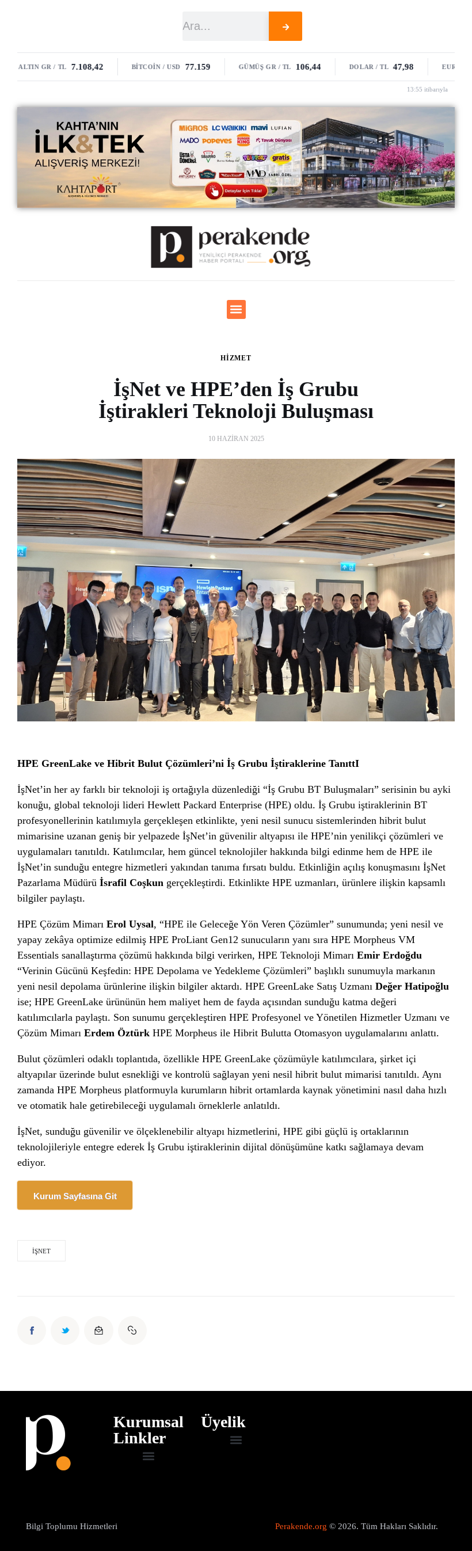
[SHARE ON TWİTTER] (65, 1330)
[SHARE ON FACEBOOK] (31, 1330)
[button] (236, 309)
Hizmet (235, 358)
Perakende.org (301, 1526)
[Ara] (286, 26)
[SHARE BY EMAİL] (98, 1330)
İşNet (41, 1251)
